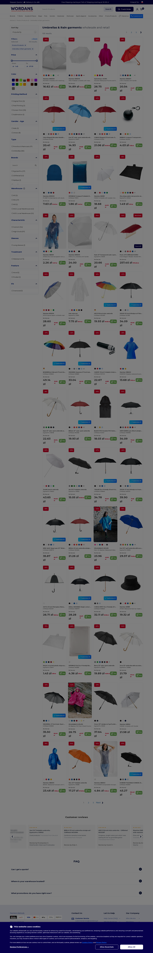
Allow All (131, 947)
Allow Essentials (107, 947)
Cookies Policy (87, 942)
